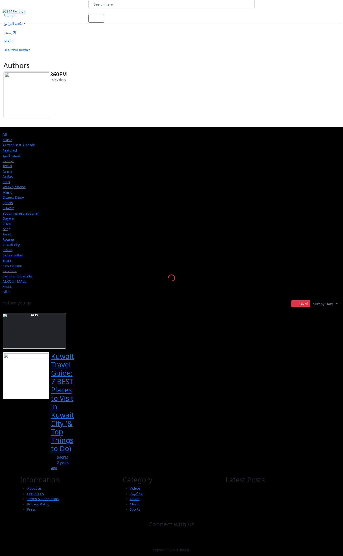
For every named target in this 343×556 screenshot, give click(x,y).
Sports (8, 202)
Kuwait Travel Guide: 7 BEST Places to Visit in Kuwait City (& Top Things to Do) (62, 402)
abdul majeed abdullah (21, 213)
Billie (6, 291)
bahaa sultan (13, 255)
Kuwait (8, 207)
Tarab (7, 234)
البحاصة (8, 160)
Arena (7, 171)
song (6, 228)
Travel (7, 166)
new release (12, 265)
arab (6, 181)
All (5, 134)
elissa (7, 260)
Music (7, 139)
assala (7, 249)
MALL (7, 286)
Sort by (323, 303)
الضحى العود (12, 155)
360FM (58, 74)
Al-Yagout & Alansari (19, 145)
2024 (7, 223)
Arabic (8, 176)
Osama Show (13, 197)
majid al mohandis (17, 276)
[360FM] (27, 94)
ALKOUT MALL (14, 281)
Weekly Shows (14, 186)
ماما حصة (10, 270)
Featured (10, 150)
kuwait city (11, 244)
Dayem (8, 218)
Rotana (8, 239)
